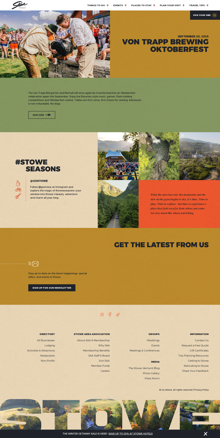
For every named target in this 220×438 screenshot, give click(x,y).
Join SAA (104, 360)
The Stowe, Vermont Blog (144, 368)
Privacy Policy (201, 390)
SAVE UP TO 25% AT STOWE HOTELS (131, 433)
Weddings (153, 340)
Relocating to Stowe (196, 365)
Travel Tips (197, 5)
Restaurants (47, 355)
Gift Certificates (199, 350)
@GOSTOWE (39, 181)
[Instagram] (102, 314)
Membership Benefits (96, 350)
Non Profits (48, 360)
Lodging (50, 345)
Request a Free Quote (195, 345)
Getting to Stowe (198, 360)
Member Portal (100, 365)
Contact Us (202, 340)
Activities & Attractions (41, 350)
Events (118, 5)
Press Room (152, 378)
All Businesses (46, 340)
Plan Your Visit (170, 5)
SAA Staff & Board (99, 355)
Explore (38, 115)
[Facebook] (110, 314)
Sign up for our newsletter (51, 287)
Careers (105, 370)
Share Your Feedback (195, 370)
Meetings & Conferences (145, 350)
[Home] (19, 5)
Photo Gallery (151, 373)
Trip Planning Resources (193, 355)
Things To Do (96, 5)
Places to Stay (141, 5)
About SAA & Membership (93, 340)
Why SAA (104, 345)
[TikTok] (118, 314)
